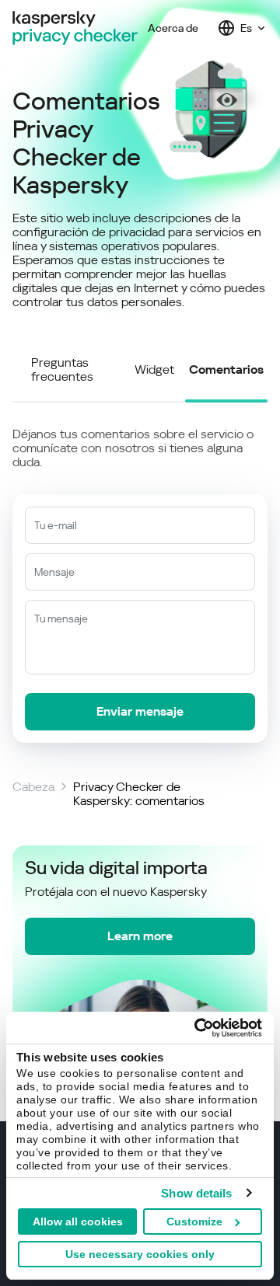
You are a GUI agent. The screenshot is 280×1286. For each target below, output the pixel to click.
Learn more (140, 936)
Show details (196, 1193)
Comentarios (226, 369)
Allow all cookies (78, 1221)
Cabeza (33, 787)
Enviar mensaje (140, 711)
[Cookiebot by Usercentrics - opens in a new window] (197, 1028)
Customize (194, 1221)
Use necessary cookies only (140, 1254)
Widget (154, 369)
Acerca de (173, 28)
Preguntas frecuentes (62, 369)
